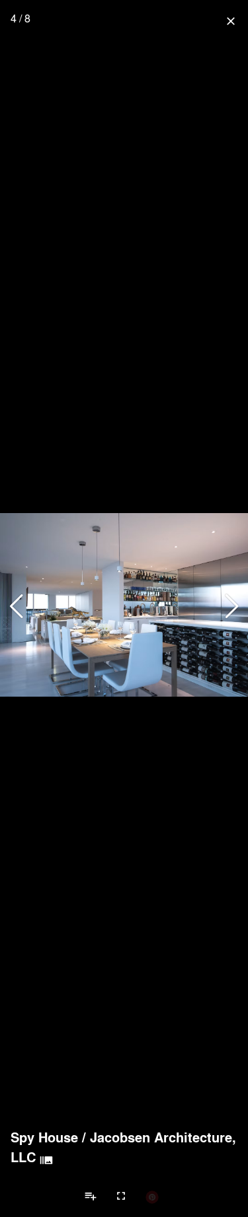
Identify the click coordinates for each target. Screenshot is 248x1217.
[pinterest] (152, 1196)
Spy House (44, 1137)
